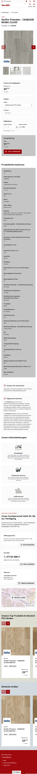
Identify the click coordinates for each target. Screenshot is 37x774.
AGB (4, 760)
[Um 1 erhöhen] (16, 127)
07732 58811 (13, 557)
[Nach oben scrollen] (23, 772)
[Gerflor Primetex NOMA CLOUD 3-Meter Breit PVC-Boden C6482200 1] (18, 47)
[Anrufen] (30, 1)
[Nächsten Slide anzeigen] (33, 47)
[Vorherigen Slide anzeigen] (3, 47)
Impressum (6, 765)
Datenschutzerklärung (9, 763)
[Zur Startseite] (5, 5)
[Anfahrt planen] (27, 1)
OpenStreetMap (31, 605)
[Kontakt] (34, 1)
